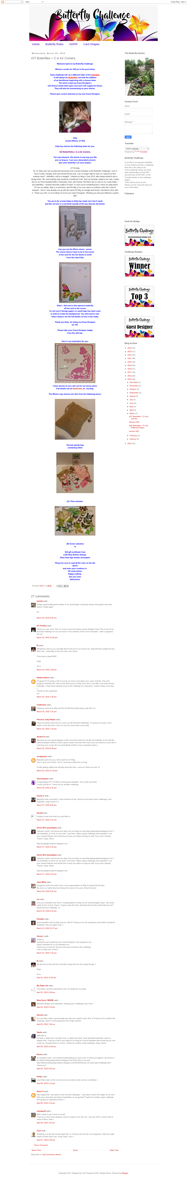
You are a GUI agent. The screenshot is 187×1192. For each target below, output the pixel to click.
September (134, 393)
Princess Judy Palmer (46, 719)
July (131, 400)
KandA (39, 813)
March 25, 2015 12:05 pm (47, 637)
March (132, 413)
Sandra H (41, 737)
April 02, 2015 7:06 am (46, 1024)
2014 (129, 443)
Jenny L (40, 936)
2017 (129, 372)
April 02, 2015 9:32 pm (46, 1069)
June (132, 403)
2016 (129, 376)
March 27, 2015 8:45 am (47, 805)
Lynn (39, 1131)
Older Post (114, 1150)
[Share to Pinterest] (67, 586)
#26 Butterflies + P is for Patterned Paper (138, 427)
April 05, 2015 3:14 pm (46, 1103)
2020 (129, 362)
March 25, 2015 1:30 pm (47, 697)
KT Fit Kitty (42, 626)
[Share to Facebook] (65, 586)
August (133, 396)
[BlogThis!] (60, 586)
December (134, 382)
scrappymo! (42, 756)
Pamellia (40, 919)
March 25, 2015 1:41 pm (47, 711)
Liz (38, 899)
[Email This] (58, 586)
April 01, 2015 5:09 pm (46, 992)
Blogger (125, 1173)
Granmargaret (43, 779)
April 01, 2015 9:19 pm (46, 1007)
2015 (129, 379)
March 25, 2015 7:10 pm (47, 729)
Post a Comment (41, 1145)
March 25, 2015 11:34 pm (47, 771)
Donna (39, 1054)
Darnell (40, 1015)
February (134, 435)
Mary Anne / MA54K (45, 1000)
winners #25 (134, 431)
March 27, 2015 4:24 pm (47, 847)
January (133, 439)
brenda (40, 601)
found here (77, 388)
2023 (129, 351)
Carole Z (40, 796)
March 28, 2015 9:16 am (47, 891)
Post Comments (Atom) (51, 1154)
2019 (129, 365)
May (132, 407)
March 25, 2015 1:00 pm (47, 670)
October (133, 389)
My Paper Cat (42, 986)
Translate (143, 152)
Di (38, 645)
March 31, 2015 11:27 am (47, 928)
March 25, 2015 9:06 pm (47, 748)
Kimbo (39, 1077)
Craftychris (41, 705)
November (134, 386)
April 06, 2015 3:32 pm (46, 1123)
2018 (129, 369)
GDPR (73, 44)
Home (36, 44)
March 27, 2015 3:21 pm (47, 820)
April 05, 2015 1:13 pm (46, 1083)
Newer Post (36, 1150)
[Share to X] (62, 586)
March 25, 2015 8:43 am (47, 618)
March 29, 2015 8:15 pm (47, 911)
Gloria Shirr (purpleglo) (47, 828)
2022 (129, 355)
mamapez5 (41, 1111)
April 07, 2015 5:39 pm (46, 1140)
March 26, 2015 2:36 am (47, 788)
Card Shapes (91, 44)
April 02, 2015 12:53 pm (46, 1046)
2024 (129, 348)
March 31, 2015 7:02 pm (47, 953)
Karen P (40, 1091)
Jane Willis (41, 882)
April (132, 410)
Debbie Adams (43, 678)
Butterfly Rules (54, 44)
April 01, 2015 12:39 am (46, 978)
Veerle (39, 1032)
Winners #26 (134, 422)
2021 (129, 358)
